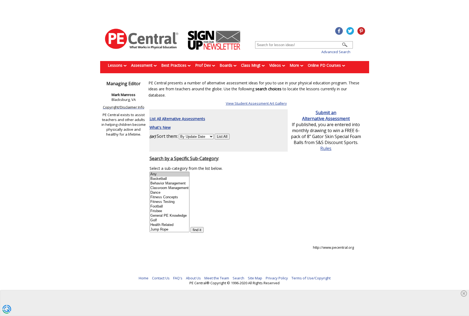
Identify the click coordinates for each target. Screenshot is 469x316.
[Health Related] (169, 225)
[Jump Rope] (169, 229)
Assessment (142, 65)
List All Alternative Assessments (177, 118)
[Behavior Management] (169, 183)
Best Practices (174, 65)
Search (238, 278)
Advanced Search (335, 51)
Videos (275, 65)
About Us (193, 278)
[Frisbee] (169, 211)
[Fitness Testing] (169, 202)
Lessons (115, 65)
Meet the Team (216, 278)
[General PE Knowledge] (169, 215)
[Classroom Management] (169, 188)
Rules (325, 148)
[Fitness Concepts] (169, 197)
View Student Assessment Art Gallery (256, 103)
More (295, 65)
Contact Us (161, 278)
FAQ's (177, 278)
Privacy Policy (277, 278)
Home (143, 278)
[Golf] (169, 220)
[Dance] (169, 192)
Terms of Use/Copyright (311, 278)
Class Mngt (251, 65)
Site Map (255, 278)
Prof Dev (203, 65)
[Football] (169, 206)
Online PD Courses (325, 65)
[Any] (169, 174)
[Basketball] (169, 179)
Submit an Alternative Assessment (326, 116)
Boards (226, 65)
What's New (160, 127)
